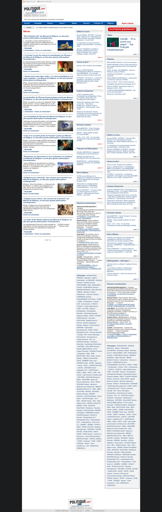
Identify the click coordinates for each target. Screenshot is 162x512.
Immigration (81, 353)
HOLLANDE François (92, 346)
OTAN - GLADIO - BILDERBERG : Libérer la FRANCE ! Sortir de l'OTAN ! (121, 71)
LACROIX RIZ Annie (95, 365)
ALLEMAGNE (90, 280)
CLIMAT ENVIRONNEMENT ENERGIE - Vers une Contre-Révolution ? (121, 91)
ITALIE (79, 361)
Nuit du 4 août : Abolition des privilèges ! (120, 165)
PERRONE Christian (92, 413)
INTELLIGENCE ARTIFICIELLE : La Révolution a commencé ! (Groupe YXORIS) (122, 79)
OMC (78, 401)
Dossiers (86, 23)
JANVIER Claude (82, 363)
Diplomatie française (90, 313)
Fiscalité (80, 335)
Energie (79, 325)
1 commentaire (28, 111)
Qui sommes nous (98, 510)
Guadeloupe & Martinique (93, 344)
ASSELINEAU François (90, 287)
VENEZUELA (94, 446)
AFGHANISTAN (92, 275)
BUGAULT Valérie (89, 292)
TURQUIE (80, 443)
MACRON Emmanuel (93, 377)
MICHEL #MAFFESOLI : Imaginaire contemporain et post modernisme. (88, 153)
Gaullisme (94, 342)
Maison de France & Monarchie (117, 428)
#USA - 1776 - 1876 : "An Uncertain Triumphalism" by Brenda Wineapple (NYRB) (88, 138)
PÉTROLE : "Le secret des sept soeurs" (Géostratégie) (88, 217)
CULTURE (85, 309)
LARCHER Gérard (90, 368)
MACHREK (81, 377)
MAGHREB (85, 379)
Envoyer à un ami (76, 510)
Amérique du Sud (89, 282)
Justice (80, 365)
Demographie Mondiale (114, 374)
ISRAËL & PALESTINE (90, 358)
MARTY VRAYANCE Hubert (116, 431)
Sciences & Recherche (121, 473)
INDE (88, 353)
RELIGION (91, 429)
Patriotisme (89, 408)
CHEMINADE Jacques (84, 297)
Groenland (80, 344)
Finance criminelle (96, 332)
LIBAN (79, 372)
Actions (50, 23)
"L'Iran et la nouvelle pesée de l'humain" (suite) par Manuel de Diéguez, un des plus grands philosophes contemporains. (48, 136)
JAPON (91, 363)
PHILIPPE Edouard (83, 415)
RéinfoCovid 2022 (88, 427)
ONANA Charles (86, 401)
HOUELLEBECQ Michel (84, 349)
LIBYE (89, 372)
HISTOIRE (81, 346)
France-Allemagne (94, 335)
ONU (94, 401)
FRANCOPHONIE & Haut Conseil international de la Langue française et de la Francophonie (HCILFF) (122, 66)
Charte (87, 510)
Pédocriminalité (89, 410)
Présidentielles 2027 (113, 462)
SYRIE (93, 441)
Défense (92, 309)
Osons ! (62, 23)
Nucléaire (80, 396)
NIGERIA (92, 394)
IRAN (93, 356)
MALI (92, 382)
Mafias (79, 379)
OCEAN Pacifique (87, 398)
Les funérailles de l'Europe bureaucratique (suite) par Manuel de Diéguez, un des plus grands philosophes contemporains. (48, 98)
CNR (78, 304)
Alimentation (81, 280)
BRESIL (80, 292)
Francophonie (81, 337)
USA (87, 446)
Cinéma (95, 301)
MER (94, 389)
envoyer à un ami (30, 1)
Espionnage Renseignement (117, 386)
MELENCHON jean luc (84, 389)
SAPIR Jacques (88, 434)
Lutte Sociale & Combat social (92, 375)
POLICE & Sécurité (126, 457)
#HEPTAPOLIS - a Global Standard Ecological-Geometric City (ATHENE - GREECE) (89, 162)
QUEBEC (83, 424)
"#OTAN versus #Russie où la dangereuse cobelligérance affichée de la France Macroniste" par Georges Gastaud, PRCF (89, 178)
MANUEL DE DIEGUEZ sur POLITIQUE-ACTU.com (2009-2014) (88, 157)
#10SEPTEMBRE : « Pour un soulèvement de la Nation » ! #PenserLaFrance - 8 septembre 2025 (89, 266)
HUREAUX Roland (96, 351)
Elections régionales (89, 323)
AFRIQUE (80, 278)
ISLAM (98, 356)
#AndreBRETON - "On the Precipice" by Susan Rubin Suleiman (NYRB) (88, 129)
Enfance (85, 325)
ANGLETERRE (81, 285)
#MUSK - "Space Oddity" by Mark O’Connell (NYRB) (87, 133)
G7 (94, 339)
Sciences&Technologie (92, 436)
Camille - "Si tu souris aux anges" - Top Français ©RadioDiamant (121, 44)
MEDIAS (98, 387)
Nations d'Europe (82, 394)
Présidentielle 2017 (89, 417)
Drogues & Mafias (82, 316)
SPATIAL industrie (95, 439)
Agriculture (87, 278)
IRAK (88, 356)
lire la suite (28, 48)
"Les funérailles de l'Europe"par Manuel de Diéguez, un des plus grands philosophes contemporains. (47, 117)
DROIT (91, 316)
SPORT (80, 441)
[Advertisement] (96, 11)
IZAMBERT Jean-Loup (89, 361)
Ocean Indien (119, 443)
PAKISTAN (91, 406)
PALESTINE (80, 408)
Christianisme (87, 301)
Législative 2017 (82, 370)
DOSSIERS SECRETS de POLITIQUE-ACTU (121, 84)
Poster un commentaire (43, 50)
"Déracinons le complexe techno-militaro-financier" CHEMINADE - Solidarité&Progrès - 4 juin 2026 (87, 185)
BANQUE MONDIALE (84, 290)
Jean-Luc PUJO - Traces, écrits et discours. (121, 82)
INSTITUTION (81, 356)
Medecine (93, 384)
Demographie (81, 311)
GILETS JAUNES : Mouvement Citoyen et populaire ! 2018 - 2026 (120, 87)
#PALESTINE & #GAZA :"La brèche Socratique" (122, 62)
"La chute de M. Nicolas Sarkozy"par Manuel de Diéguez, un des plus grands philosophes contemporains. (47, 220)
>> (50, 240)
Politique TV (98, 23)
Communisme (85, 304)
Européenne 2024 (82, 332)
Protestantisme (86, 422)
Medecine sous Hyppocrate (85, 387)
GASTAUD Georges (83, 342)
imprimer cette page (45, 1)
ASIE (89, 285)
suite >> (100, 57)
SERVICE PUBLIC (83, 439)
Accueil (27, 23)
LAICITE (80, 368)
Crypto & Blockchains (91, 306)
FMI (85, 335)
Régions (111, 23)
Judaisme (98, 363)
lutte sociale (132, 421)
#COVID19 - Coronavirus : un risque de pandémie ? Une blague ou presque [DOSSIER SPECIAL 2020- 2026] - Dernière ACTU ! (89, 80)
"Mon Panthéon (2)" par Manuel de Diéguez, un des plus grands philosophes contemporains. (46, 37)
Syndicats (87, 441)
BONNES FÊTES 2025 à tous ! (89, 242)
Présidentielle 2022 (83, 420)
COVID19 (94, 304)
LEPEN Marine (93, 370)
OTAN (85, 406)
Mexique (88, 391)
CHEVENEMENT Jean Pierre (86, 299)
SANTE (95, 432)
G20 (90, 339)
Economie (92, 318)
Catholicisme (81, 294)
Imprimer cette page (62, 510)
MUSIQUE (95, 391)
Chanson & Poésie (92, 294)
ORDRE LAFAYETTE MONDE (126, 447)
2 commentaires (28, 50)
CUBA (79, 309)
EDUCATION (81, 320)
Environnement (94, 325)
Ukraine (86, 443)
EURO (90, 330)
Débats (74, 23)
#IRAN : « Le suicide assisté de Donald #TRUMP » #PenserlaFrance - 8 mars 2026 (89, 230)
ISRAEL (79, 358)
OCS (96, 398)
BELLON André (97, 290)
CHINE (99, 299)
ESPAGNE (80, 327)
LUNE (95, 372)
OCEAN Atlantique (90, 396)
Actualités (38, 23)
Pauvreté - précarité (113, 452)
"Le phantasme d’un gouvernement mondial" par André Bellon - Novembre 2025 (89, 44)
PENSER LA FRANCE (114, 454)
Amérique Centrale (123, 350)
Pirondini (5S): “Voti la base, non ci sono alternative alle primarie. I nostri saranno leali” (64, 27)
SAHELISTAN (87, 432)
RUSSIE (98, 429)
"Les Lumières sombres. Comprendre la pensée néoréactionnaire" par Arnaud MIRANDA (120, 269)
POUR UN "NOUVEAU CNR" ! (116, 94)
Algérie (94, 278)
